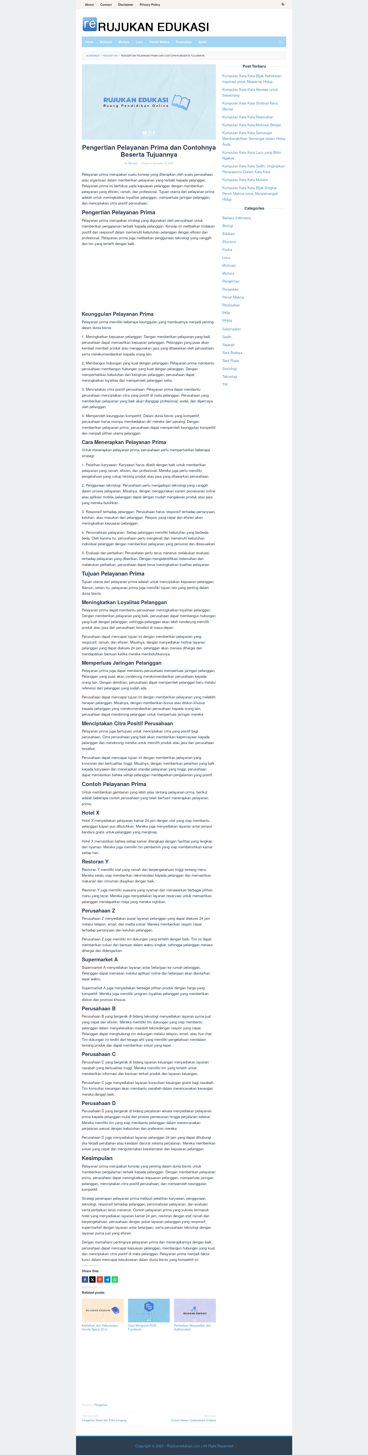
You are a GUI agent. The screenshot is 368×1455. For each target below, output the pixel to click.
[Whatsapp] (115, 1279)
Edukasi (228, 233)
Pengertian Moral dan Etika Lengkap (104, 1418)
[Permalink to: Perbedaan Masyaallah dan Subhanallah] (195, 1310)
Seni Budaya (232, 352)
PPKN (227, 320)
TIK (225, 384)
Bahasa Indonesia (236, 217)
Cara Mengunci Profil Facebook (142, 1327)
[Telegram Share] (107, 1279)
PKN (226, 312)
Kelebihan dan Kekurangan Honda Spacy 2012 (100, 1327)
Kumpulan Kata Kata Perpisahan (247, 116)
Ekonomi (229, 241)
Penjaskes (230, 289)
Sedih (226, 336)
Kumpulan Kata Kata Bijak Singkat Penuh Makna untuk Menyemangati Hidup (250, 193)
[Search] (281, 41)
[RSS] (283, 4)
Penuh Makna (233, 297)
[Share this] (85, 1279)
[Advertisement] (149, 279)
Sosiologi (229, 368)
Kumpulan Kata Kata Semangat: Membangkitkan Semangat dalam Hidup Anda (253, 138)
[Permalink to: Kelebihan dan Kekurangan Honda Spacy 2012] (103, 1310)
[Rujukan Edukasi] (145, 23)
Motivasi (229, 265)
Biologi (227, 225)
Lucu (226, 257)
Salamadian (231, 328)
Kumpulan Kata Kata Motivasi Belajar (251, 124)
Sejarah (228, 344)
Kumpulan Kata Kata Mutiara (245, 179)
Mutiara (228, 273)
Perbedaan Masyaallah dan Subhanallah (192, 1327)
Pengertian (101, 1405)
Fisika (227, 249)
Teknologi (229, 376)
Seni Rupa (230, 360)
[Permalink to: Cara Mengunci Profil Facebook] (149, 1310)
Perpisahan (231, 305)
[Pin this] (100, 1279)
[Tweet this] (92, 1279)
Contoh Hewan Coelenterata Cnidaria (193, 1418)
